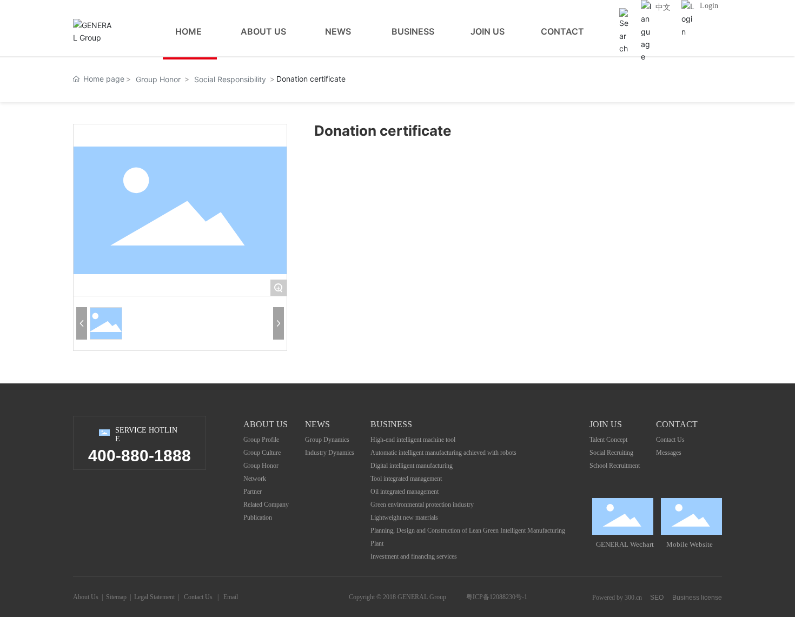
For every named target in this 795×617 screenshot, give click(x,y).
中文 (663, 7)
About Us (85, 597)
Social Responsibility (230, 79)
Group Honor (158, 79)
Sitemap (116, 597)
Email (230, 597)
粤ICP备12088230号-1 (496, 597)
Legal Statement (154, 597)
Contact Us (198, 597)
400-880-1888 (139, 456)
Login (709, 6)
